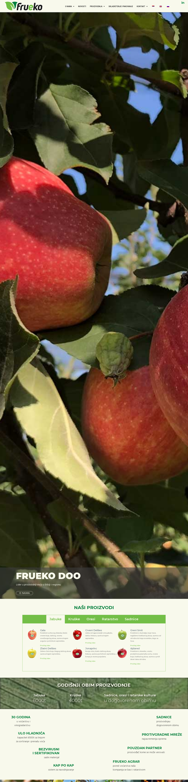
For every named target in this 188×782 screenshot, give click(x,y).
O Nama (68, 6)
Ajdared (135, 648)
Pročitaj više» (45, 645)
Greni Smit (136, 630)
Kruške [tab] (74, 619)
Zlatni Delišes (48, 648)
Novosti (82, 6)
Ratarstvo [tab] (110, 619)
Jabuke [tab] (55, 619)
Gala (42, 630)
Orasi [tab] (91, 619)
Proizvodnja (96, 6)
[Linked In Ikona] (183, 2)
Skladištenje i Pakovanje (121, 6)
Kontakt (141, 6)
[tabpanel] (94, 647)
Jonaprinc (91, 648)
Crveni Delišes (93, 630)
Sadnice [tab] (132, 619)
